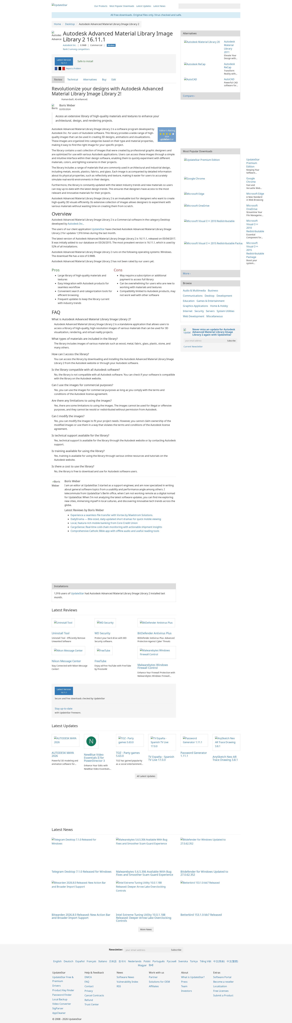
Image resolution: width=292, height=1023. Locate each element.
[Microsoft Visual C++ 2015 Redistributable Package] (214, 243)
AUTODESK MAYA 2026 (63, 754)
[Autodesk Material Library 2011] (202, 41)
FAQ (87, 981)
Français (91, 961)
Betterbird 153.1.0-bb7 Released (201, 915)
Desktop (209, 295)
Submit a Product (223, 995)
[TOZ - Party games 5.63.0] (129, 740)
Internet (187, 311)
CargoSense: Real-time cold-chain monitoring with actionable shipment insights (116, 527)
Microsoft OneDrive (252, 207)
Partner (153, 977)
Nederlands (134, 961)
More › (187, 273)
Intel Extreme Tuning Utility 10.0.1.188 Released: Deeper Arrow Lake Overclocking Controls (143, 918)
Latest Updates (143, 6)
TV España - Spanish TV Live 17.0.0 (161, 758)
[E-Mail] (63, 68)
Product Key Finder (63, 990)
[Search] (237, 6)
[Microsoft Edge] (194, 193)
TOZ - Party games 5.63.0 (128, 754)
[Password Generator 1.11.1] (194, 740)
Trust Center (92, 1004)
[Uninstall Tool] (63, 622)
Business (213, 290)
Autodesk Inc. (69, 45)
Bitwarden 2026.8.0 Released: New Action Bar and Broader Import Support (81, 916)
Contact (89, 986)
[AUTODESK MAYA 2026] (65, 740)
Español (80, 961)
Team (184, 986)
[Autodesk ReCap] (195, 64)
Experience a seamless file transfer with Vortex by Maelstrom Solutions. (112, 515)
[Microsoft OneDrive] (197, 205)
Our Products (100, 6)
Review (58, 79)
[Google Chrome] (195, 178)
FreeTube (100, 661)
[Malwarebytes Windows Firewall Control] (156, 652)
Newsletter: (116, 949)
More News (146, 929)
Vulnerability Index (127, 981)
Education (189, 301)
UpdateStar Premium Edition (253, 163)
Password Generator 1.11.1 (194, 754)
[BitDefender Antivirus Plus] (156, 622)
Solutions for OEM (159, 981)
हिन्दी (151, 965)
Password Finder (62, 994)
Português (159, 961)
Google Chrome (251, 180)
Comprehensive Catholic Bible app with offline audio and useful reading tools (115, 531)
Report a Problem (73, 68)
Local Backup (59, 999)
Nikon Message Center (66, 661)
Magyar (142, 965)
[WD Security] (105, 622)
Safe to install (85, 61)
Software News (125, 977)
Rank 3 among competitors (76, 49)
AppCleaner (59, 1013)
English (57, 961)
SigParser (57, 1008)
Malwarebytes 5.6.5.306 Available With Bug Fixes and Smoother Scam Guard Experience (144, 873)
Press (184, 981)
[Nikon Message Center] (68, 650)
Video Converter (61, 1003)
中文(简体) (219, 961)
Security (199, 311)
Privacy (89, 991)
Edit (113, 79)
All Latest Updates (146, 776)
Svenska (183, 961)
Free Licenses (221, 991)
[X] (60, 68)
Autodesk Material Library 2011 (229, 47)
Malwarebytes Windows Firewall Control (152, 666)
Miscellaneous (214, 316)
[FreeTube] (103, 650)
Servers (210, 311)
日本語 (112, 961)
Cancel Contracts (94, 995)
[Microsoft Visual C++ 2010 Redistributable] (210, 220)
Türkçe (194, 961)
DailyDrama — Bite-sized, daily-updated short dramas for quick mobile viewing (116, 519)
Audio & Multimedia (194, 290)
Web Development (193, 316)
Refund (89, 1000)
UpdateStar (98, 229)
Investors (186, 991)
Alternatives (90, 79)
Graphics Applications (195, 306)
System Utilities (225, 311)
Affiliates (154, 986)
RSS (119, 986)
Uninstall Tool (61, 633)
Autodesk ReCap (229, 65)
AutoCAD (229, 79)
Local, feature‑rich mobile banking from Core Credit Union (104, 523)
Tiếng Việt (205, 961)
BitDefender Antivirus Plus (154, 633)
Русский (171, 961)
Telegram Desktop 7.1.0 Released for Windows (81, 871)
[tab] (58, 79)
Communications (193, 295)
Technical (72, 79)
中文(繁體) (232, 961)
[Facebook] (56, 68)
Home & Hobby (219, 306)
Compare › (189, 96)
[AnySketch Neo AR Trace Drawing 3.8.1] (226, 742)
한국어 (122, 961)
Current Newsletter (193, 346)
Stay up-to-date (63, 708)
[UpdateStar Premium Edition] (202, 159)
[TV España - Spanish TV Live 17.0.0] (162, 742)
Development (224, 295)
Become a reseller (223, 981)
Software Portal (222, 977)
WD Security (102, 633)
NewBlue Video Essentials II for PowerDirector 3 (94, 757)
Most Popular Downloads (121, 6)
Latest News (159, 6)
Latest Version (64, 61)
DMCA (88, 977)
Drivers (56, 985)
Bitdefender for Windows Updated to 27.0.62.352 (204, 873)
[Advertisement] (114, 559)
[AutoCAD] (191, 79)
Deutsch (68, 961)
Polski (147, 961)
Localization (220, 986)
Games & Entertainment (210, 301)
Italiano (102, 961)
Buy (104, 79)
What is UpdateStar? (193, 977)
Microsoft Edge (255, 193)
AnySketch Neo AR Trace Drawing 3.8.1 (225, 758)
